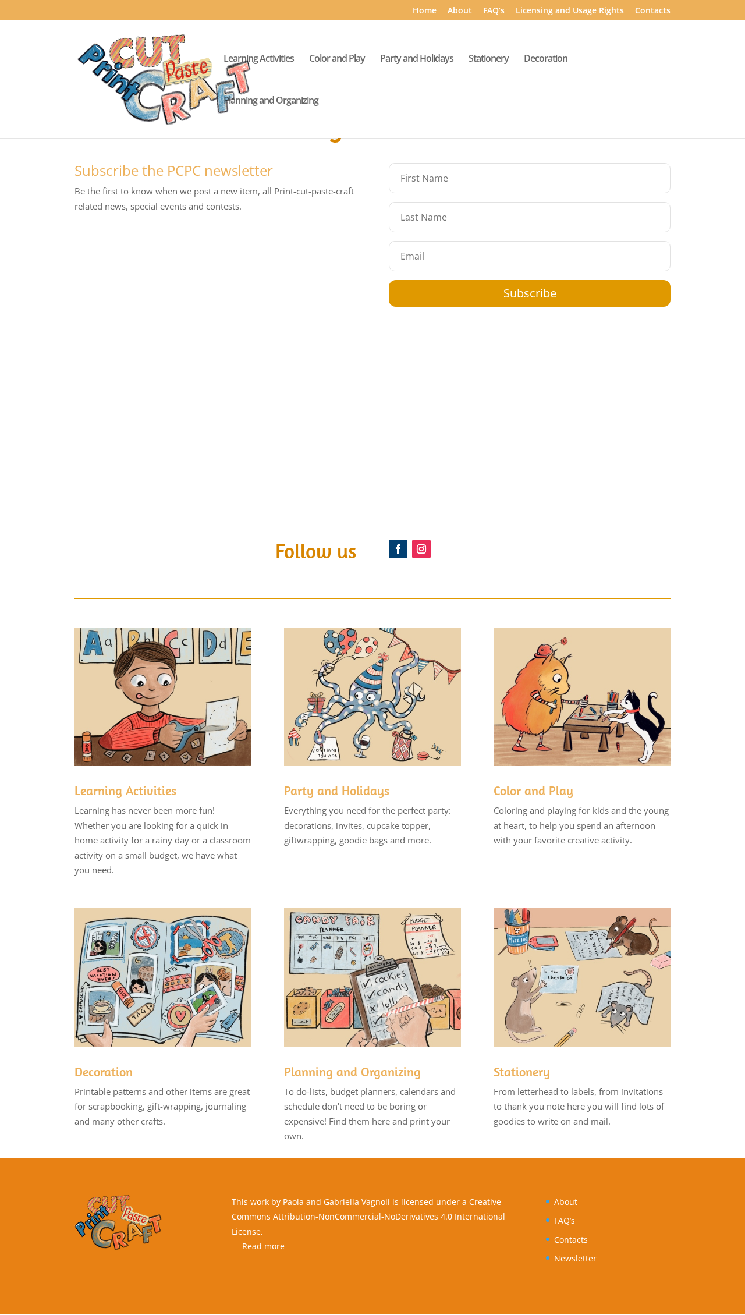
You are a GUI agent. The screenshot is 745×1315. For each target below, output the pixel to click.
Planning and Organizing (271, 101)
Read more (263, 1246)
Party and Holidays (416, 59)
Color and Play (337, 59)
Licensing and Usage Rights (570, 11)
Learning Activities (259, 59)
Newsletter (575, 1258)
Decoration (545, 59)
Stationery (489, 59)
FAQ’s (494, 11)
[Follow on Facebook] (398, 549)
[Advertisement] (372, 394)
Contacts (652, 11)
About (460, 11)
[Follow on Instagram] (421, 549)
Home (425, 11)
